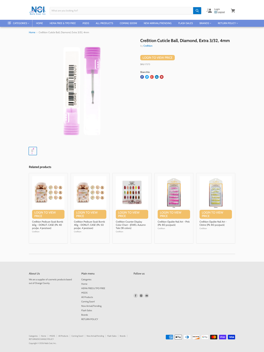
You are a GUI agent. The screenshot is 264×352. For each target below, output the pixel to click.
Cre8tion (147, 45)
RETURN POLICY (227, 23)
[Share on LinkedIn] (157, 77)
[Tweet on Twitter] (147, 77)
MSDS (85, 23)
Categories (20, 23)
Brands (205, 23)
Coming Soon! (128, 23)
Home (39, 23)
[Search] (197, 10)
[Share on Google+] (152, 77)
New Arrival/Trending (158, 23)
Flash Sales (185, 23)
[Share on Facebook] (142, 77)
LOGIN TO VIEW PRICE (157, 57)
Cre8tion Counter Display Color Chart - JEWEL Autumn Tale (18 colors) (131, 225)
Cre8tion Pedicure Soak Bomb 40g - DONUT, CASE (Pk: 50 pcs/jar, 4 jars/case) (89, 225)
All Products (104, 23)
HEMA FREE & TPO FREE (63, 23)
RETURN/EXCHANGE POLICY (41, 339)
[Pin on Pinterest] (161, 77)
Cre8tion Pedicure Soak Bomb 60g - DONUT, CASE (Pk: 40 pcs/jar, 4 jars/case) (47, 225)
